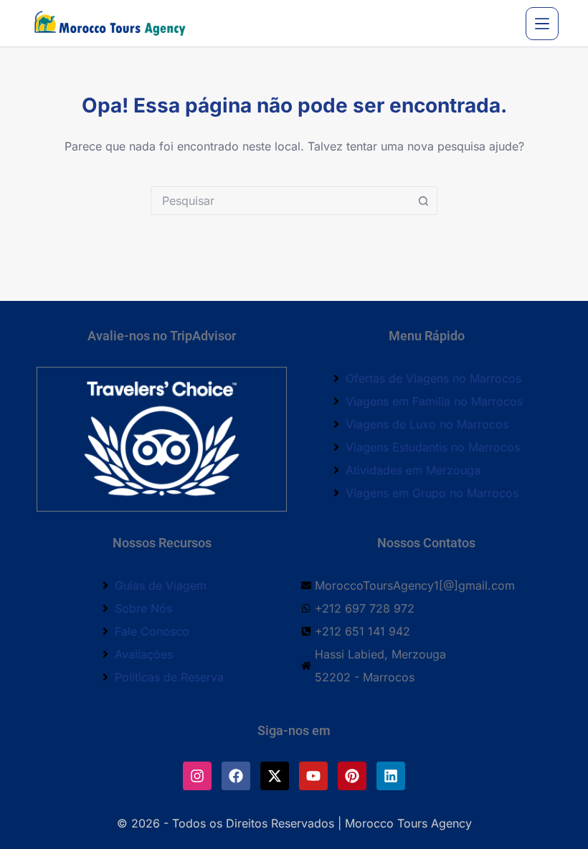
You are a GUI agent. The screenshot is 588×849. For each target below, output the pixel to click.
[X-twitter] (274, 776)
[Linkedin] (390, 776)
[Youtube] (313, 776)
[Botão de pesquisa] (423, 200)
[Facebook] (236, 776)
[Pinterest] (352, 776)
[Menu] (542, 23)
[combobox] (280, 200)
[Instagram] (197, 776)
